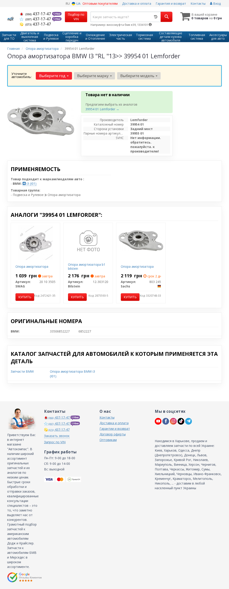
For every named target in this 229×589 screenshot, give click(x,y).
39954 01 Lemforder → (102, 109)
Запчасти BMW (22, 371)
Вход (216, 3)
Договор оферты (113, 434)
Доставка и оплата (136, 3)
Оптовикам (108, 440)
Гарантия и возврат (171, 3)
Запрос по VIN (55, 442)
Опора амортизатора (31, 266)
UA (78, 3)
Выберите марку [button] (93, 75)
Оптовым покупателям (100, 3)
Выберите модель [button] (137, 75)
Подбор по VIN (76, 16)
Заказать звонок (57, 436)
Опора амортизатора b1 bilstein (86, 266)
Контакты (198, 3)
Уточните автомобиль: (21, 75)
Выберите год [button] (52, 75)
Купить (24, 297)
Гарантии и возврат (115, 428)
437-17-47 (38, 13)
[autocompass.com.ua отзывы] (24, 577)
